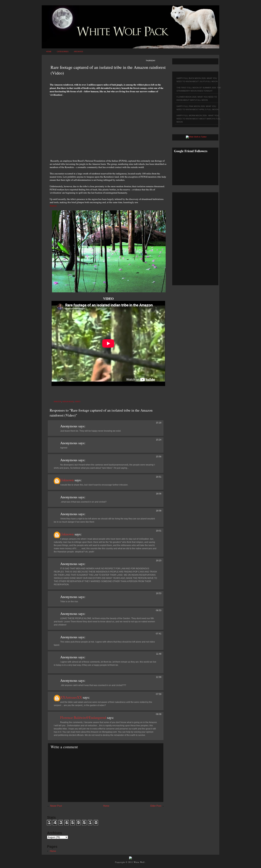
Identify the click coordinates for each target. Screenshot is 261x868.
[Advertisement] (108, 126)
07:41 (158, 633)
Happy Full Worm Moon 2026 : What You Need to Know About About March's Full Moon (198, 118)
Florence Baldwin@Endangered (83, 717)
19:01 (158, 531)
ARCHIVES (78, 52)
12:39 (158, 677)
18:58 (158, 510)
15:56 (158, 456)
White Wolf (139, 862)
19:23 (158, 560)
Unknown (67, 480)
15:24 (158, 440)
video (77, 402)
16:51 (158, 477)
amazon (57, 402)
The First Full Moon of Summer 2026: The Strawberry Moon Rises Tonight (198, 89)
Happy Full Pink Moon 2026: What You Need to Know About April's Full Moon (197, 108)
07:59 (158, 694)
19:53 (158, 593)
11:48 (158, 654)
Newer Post (56, 805)
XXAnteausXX (71, 697)
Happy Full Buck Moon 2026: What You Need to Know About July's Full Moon (197, 79)
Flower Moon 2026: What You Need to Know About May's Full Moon (196, 98)
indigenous (68, 402)
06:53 (158, 610)
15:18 (158, 422)
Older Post (155, 805)
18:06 (158, 493)
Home (48, 52)
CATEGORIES (63, 52)
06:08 (158, 714)
